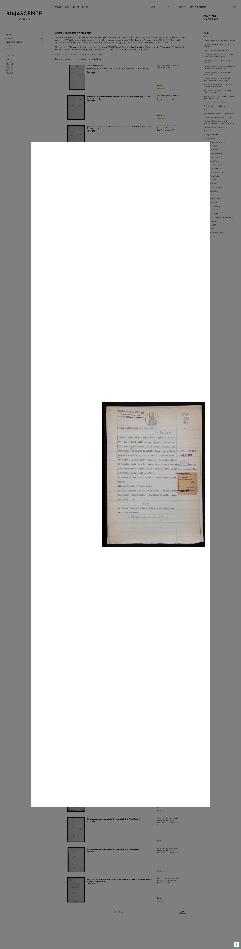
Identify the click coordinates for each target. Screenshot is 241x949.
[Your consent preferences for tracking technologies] (236, 944)
